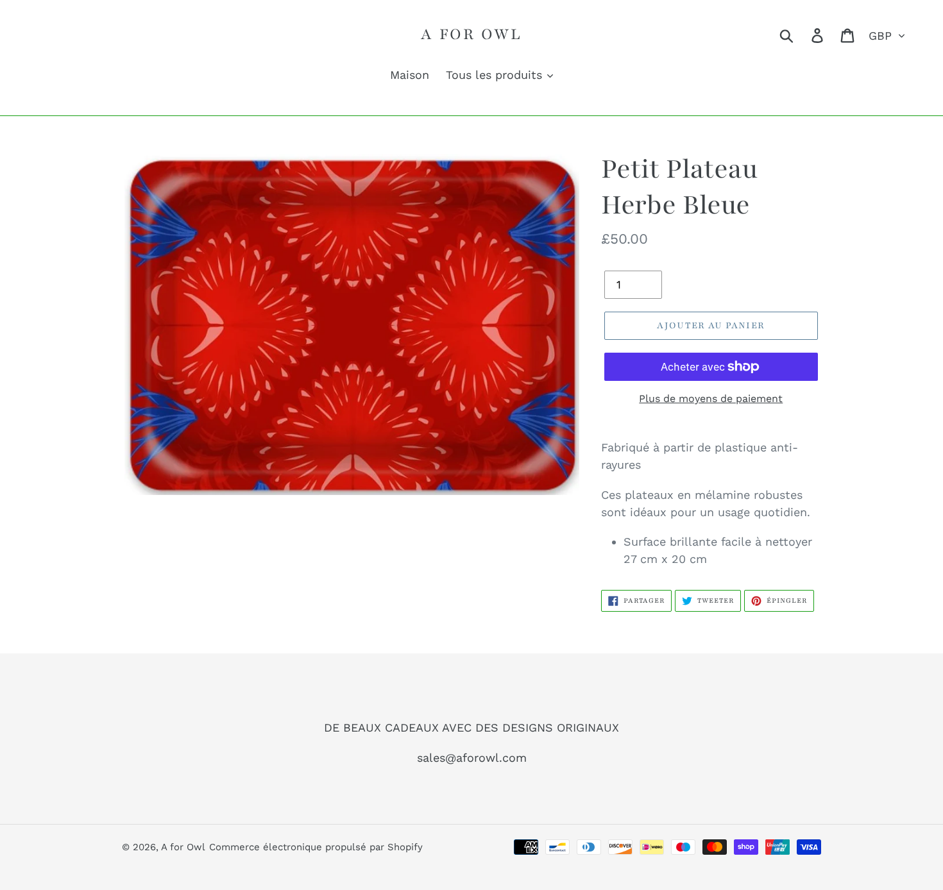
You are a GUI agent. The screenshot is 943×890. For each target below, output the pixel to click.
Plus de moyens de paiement (711, 398)
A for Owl (471, 34)
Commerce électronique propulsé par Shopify (316, 847)
